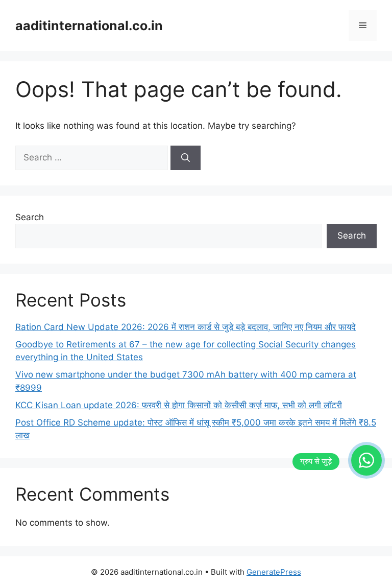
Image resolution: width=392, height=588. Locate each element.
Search (29, 217)
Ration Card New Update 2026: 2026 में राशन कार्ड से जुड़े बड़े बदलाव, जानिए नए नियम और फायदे (185, 327)
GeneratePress (274, 572)
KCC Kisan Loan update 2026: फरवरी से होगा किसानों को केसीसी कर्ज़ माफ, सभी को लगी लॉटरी (178, 405)
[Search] (185, 158)
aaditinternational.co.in (89, 25)
